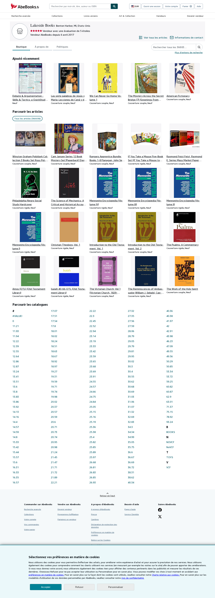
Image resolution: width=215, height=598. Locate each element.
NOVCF (170, 442)
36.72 (131, 467)
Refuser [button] (79, 587)
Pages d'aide (130, 509)
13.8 (14, 391)
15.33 (15, 442)
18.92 (54, 361)
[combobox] (80, 6)
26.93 (92, 482)
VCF (168, 467)
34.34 (131, 432)
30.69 (131, 391)
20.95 (54, 442)
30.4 (130, 371)
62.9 (168, 396)
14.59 (15, 432)
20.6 (53, 421)
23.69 (92, 371)
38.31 (131, 472)
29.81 (131, 351)
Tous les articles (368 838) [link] (27, 118)
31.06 (131, 401)
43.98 (169, 336)
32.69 (131, 416)
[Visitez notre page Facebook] (160, 510)
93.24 (169, 421)
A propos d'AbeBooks (100, 509)
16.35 (15, 477)
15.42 (15, 447)
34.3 (130, 427)
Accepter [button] (45, 587)
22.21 (54, 482)
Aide (199, 6)
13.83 (15, 396)
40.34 (131, 482)
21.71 (54, 467)
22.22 (92, 310)
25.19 (92, 421)
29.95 (131, 356)
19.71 (54, 386)
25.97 (92, 457)
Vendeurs (161, 16)
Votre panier (29, 529)
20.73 (54, 432)
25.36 (92, 427)
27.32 (131, 310)
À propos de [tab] (41, 46)
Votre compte (171, 6)
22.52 (92, 326)
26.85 (92, 477)
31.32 (131, 411)
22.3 (91, 316)
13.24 (15, 371)
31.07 (131, 406)
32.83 (131, 421)
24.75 (92, 396)
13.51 (15, 381)
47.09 (169, 346)
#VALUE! (17, 316)
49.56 (169, 356)
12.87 (15, 366)
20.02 (54, 401)
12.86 (15, 361)
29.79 (131, 346)
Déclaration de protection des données (104, 525)
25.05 (92, 406)
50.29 (169, 361)
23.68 (92, 366)
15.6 (14, 462)
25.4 (91, 437)
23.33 (92, 346)
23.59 (92, 356)
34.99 (131, 437)
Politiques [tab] (62, 46)
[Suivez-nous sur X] (160, 517)
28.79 (131, 336)
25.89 (92, 452)
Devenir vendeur (195, 16)
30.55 (131, 376)
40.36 (169, 310)
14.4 (14, 421)
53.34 (169, 371)
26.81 (92, 467)
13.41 (15, 376)
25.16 (92, 416)
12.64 (15, 356)
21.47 (54, 462)
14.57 (15, 427)
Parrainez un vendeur (67, 519)
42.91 (169, 331)
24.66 (92, 391)
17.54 (54, 321)
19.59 (54, 381)
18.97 (54, 366)
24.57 (92, 386)
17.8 (53, 326)
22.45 (92, 321)
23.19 (92, 341)
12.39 (15, 346)
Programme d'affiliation (68, 514)
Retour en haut (107, 495)
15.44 (15, 452)
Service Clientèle (131, 514)
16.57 (15, 482)
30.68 (131, 386)
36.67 (131, 457)
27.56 (131, 321)
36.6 (130, 452)
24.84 (92, 401)
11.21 (15, 326)
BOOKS (170, 432)
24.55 (92, 381)
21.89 (54, 477)
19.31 (54, 376)
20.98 (54, 447)
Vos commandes (31, 524)
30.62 (131, 381)
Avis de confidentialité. (132, 578)
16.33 (15, 472)
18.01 (54, 331)
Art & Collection (127, 16)
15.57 (15, 457)
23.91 (92, 376)
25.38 (92, 432)
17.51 (54, 316)
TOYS (169, 457)
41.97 (169, 321)
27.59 (131, 326)
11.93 (15, 331)
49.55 (169, 351)
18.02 (54, 336)
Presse (94, 514)
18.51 (54, 346)
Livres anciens (91, 16)
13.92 (15, 406)
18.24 (54, 341)
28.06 (131, 331)
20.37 (54, 406)
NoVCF (170, 447)
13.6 (14, 386)
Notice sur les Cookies (100, 540)
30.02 (131, 361)
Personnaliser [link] (115, 587)
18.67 (54, 356)
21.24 (54, 452)
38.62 (131, 477)
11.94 (15, 336)
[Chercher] (114, 6)
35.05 (131, 442)
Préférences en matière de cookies (102, 533)
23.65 (92, 361)
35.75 (131, 447)
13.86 (15, 401)
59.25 (169, 381)
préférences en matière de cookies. (46, 574)
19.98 (54, 396)
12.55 (15, 351)
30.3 (130, 366)
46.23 (169, 341)
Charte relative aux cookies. (166, 574)
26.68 (92, 462)
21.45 (54, 457)
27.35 (131, 316)
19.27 (54, 371)
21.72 (54, 472)
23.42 (92, 351)
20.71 (54, 427)
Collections (57, 16)
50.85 (169, 366)
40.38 (169, 316)
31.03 (131, 396)
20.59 (54, 416)
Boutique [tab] (21, 46)
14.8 (14, 437)
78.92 (169, 416)
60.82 (169, 386)
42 (167, 326)
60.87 (169, 391)
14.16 (15, 416)
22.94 (92, 331)
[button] (199, 47)
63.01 (169, 401)
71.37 (169, 406)
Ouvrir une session (152, 6)
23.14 (92, 336)
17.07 (54, 310)
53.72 (169, 376)
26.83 (92, 472)
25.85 (92, 447)
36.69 (131, 462)
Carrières (95, 519)
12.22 (15, 341)
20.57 (54, 411)
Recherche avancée (20, 16)
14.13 (15, 411)
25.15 (92, 411)
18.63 (54, 351)
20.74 (54, 437)
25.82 (92, 442)
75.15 (169, 411)
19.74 (54, 391)
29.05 (131, 341)
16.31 (15, 467)
